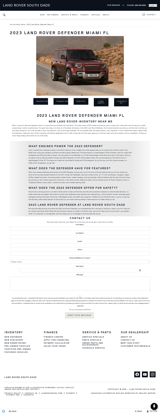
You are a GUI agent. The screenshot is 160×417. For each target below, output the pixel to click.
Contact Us (122, 102)
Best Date (80, 266)
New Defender (13, 337)
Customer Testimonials (136, 346)
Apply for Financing (56, 340)
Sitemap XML (13, 395)
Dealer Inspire (147, 393)
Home (23, 24)
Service (81, 101)
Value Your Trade (55, 346)
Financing (62, 101)
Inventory (42, 101)
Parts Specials (91, 340)
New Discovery (13, 340)
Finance (84, 15)
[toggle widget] (154, 406)
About (106, 15)
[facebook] (137, 374)
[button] (4, 15)
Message (80, 275)
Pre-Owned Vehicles (17, 346)
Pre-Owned (53, 15)
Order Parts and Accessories (92, 344)
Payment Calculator (56, 343)
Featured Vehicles (16, 352)
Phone (80, 250)
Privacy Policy (12, 393)
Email (80, 241)
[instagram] (153, 374)
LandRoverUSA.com (51, 393)
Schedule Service (93, 348)
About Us (126, 337)
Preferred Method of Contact (80, 258)
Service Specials (93, 337)
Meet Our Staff (130, 343)
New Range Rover (15, 343)
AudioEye (29, 395)
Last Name (80, 233)
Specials (95, 15)
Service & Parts (69, 15)
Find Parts (101, 102)
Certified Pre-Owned (17, 349)
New (42, 15)
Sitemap (70, 393)
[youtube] (145, 374)
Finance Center (53, 337)
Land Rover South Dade (142, 389)
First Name (80, 225)
